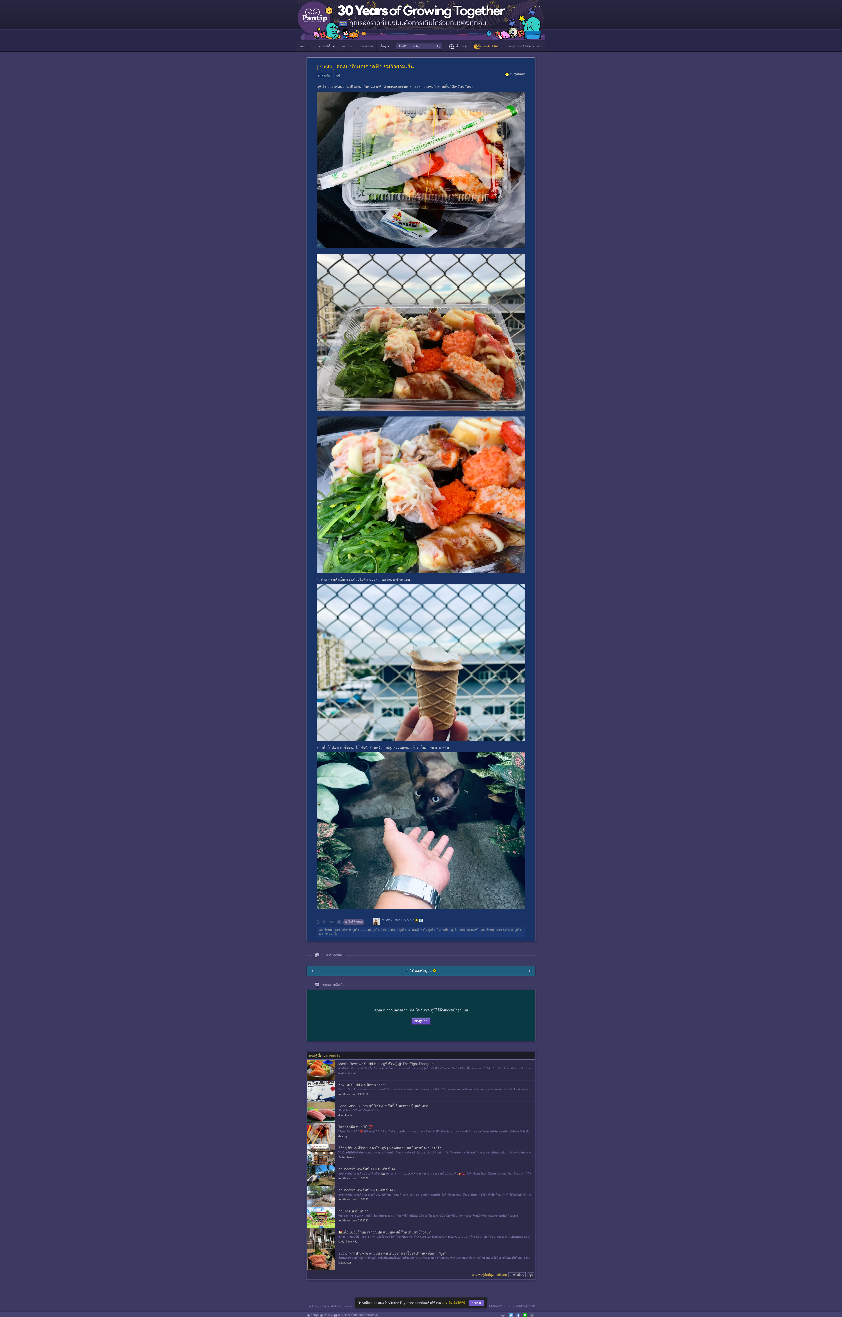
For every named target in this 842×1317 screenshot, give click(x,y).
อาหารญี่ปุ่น (325, 75)
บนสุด (315, 1315)
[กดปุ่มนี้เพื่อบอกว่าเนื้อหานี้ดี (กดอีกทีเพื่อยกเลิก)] (324, 922)
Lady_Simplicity (347, 1241)
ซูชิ (338, 75)
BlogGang (313, 1306)
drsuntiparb (345, 1115)
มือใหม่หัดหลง (346, 1157)
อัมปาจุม (464, 929)
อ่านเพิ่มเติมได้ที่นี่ (453, 1303)
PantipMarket (330, 1306)
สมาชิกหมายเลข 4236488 (335, 929)
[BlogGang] (421, 920)
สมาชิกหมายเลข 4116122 (353, 1178)
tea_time (324, 933)
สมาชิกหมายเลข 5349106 (497, 929)
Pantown (348, 1306)
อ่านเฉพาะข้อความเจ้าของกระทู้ (358, 1315)
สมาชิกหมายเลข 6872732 (353, 1220)
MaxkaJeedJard (347, 1073)
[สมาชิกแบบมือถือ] (416, 920)
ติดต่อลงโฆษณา (525, 1306)
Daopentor (344, 1262)
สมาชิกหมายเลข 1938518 (353, 1094)
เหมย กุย (366, 929)
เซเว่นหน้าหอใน (417, 929)
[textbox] (419, 46)
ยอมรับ (476, 1303)
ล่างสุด (328, 1315)
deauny (342, 1136)
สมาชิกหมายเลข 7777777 (398, 920)
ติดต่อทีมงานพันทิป (500, 1306)
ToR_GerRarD (389, 929)
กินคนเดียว (443, 929)
